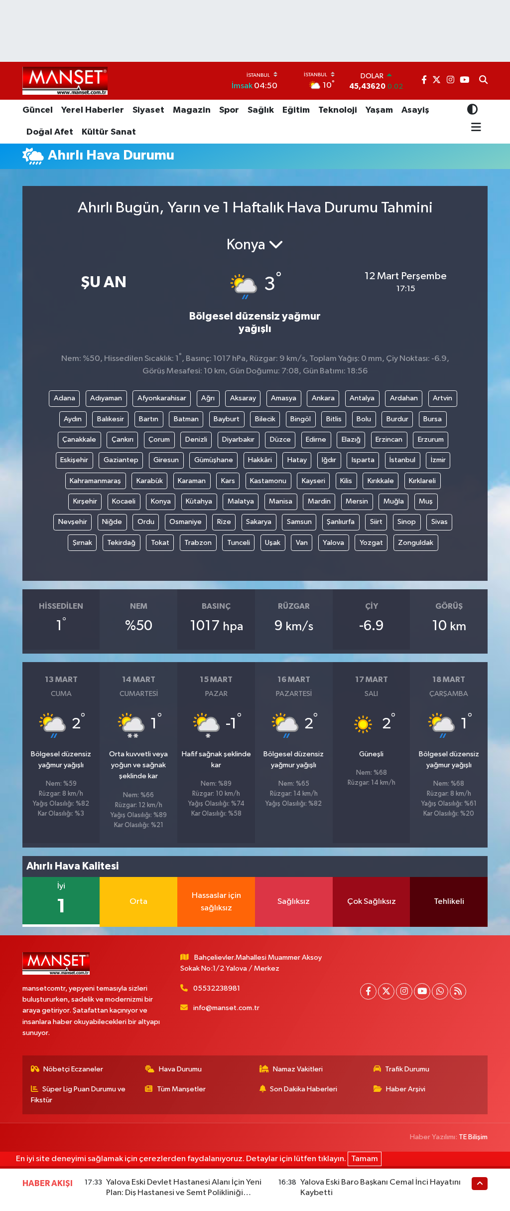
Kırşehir (85, 501)
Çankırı (122, 439)
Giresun (166, 460)
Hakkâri (260, 460)
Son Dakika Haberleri (303, 1089)
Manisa (280, 501)
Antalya (362, 398)
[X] (386, 991)
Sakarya (258, 521)
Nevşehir (72, 521)
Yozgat (371, 542)
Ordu (145, 521)
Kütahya (199, 501)
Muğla (393, 501)
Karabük (149, 481)
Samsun (299, 521)
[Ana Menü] (474, 128)
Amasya (283, 398)
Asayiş (415, 110)
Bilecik (265, 419)
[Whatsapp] (440, 991)
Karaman (192, 481)
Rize (224, 521)
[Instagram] (404, 991)
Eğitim (296, 110)
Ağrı (208, 398)
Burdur (397, 419)
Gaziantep (121, 460)
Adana (64, 398)
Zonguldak (415, 542)
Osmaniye (185, 521)
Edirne (316, 439)
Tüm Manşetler (181, 1089)
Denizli (196, 439)
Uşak (272, 542)
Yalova (333, 542)
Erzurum (431, 439)
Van (302, 542)
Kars (228, 481)
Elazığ (351, 439)
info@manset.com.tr (226, 1008)
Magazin (192, 110)
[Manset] (65, 80)
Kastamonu (268, 481)
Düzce (280, 439)
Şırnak (82, 542)
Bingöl (300, 419)
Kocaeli (123, 501)
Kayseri (313, 481)
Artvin (442, 398)
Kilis (346, 481)
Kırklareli (422, 481)
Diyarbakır (238, 439)
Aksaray (243, 398)
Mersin (357, 501)
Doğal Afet (49, 132)
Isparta (363, 460)
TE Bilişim (473, 1137)
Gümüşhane (213, 460)
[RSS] (458, 991)
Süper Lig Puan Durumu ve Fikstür (78, 1094)
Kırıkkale (381, 481)
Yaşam (379, 110)
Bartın (148, 419)
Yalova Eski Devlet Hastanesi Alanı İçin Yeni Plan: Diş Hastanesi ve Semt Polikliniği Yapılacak (183, 1193)
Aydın (73, 419)
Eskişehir (74, 460)
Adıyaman (106, 398)
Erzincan (389, 439)
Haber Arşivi (405, 1089)
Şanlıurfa (341, 521)
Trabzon (198, 542)
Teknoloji (337, 110)
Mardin (319, 501)
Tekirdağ (121, 542)
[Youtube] (422, 991)
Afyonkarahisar (161, 398)
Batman (186, 419)
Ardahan (404, 398)
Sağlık (261, 110)
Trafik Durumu (407, 1069)
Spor (229, 110)
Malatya (241, 501)
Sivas (439, 521)
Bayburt (227, 419)
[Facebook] (368, 991)
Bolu (364, 419)
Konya (161, 501)
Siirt (376, 521)
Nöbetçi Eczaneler (73, 1069)
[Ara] (483, 80)
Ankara (323, 398)
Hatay (297, 460)
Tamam (364, 1159)
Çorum (159, 439)
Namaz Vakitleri (298, 1069)
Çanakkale (79, 439)
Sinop (406, 521)
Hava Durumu (180, 1069)
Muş (426, 501)
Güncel (37, 110)
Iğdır (329, 460)
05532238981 (216, 988)
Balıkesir (110, 419)
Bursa (432, 419)
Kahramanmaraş (95, 481)
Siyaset (148, 110)
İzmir (438, 460)
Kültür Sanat (109, 132)
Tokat (160, 542)
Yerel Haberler (92, 110)
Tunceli (238, 542)
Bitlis (334, 419)
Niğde (112, 521)
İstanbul (402, 460)
